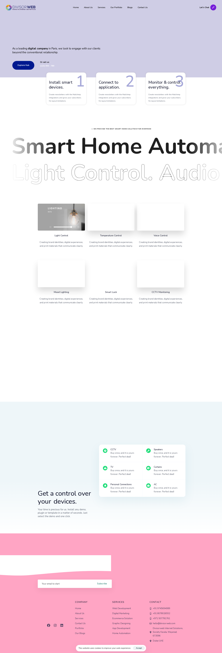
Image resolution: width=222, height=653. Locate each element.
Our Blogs (80, 633)
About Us (88, 7)
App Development (121, 628)
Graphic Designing (121, 623)
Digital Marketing (120, 613)
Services (101, 7)
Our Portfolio (116, 7)
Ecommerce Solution (122, 618)
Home (76, 7)
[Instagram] (55, 625)
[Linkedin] (61, 625)
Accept (139, 648)
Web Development (121, 608)
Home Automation (121, 633)
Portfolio (79, 628)
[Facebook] (48, 625)
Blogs (130, 7)
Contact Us (143, 7)
